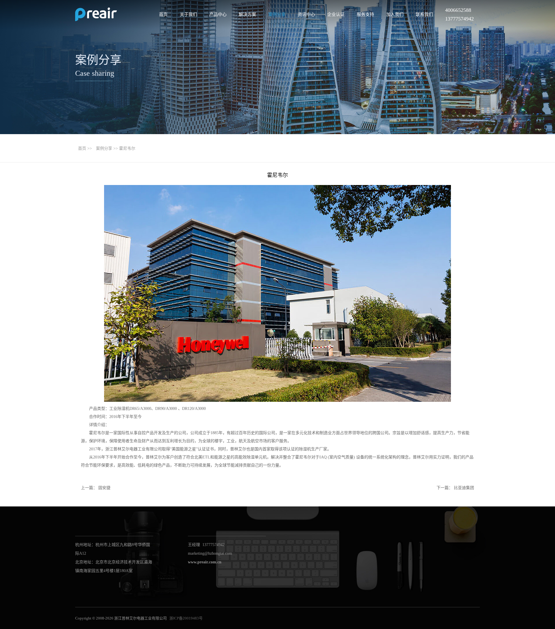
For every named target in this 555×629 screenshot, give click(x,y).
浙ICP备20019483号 (186, 618)
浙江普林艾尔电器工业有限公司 (96, 14)
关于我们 (188, 14)
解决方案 (247, 14)
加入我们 (395, 14)
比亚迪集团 (464, 488)
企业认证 (336, 14)
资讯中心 (306, 14)
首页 (163, 14)
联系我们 (424, 14)
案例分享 (277, 14)
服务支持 (365, 14)
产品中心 (218, 14)
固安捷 (104, 488)
